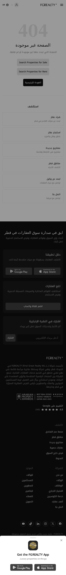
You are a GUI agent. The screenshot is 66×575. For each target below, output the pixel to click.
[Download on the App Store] (45, 567)
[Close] (61, 540)
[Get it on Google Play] (21, 567)
